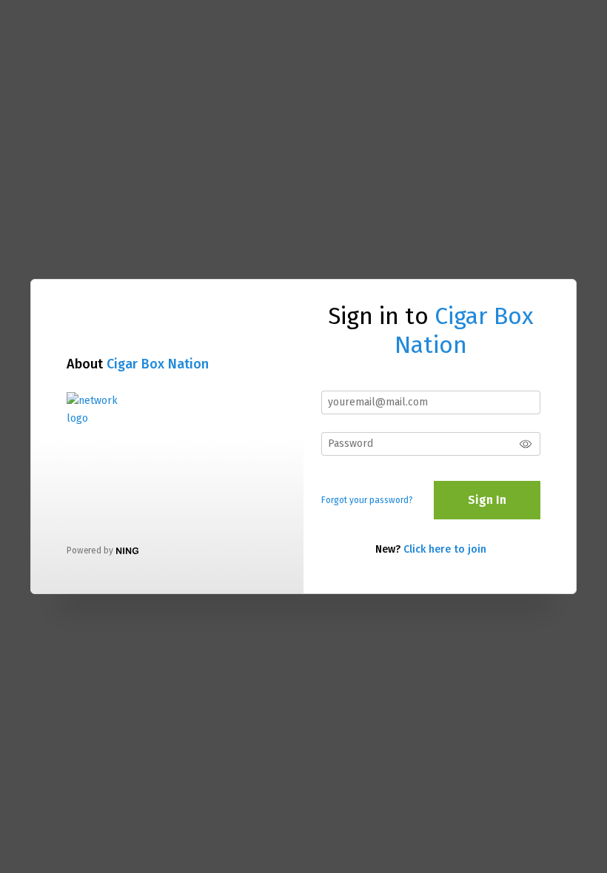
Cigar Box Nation (158, 364)
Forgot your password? (367, 500)
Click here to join (444, 549)
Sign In (487, 500)
